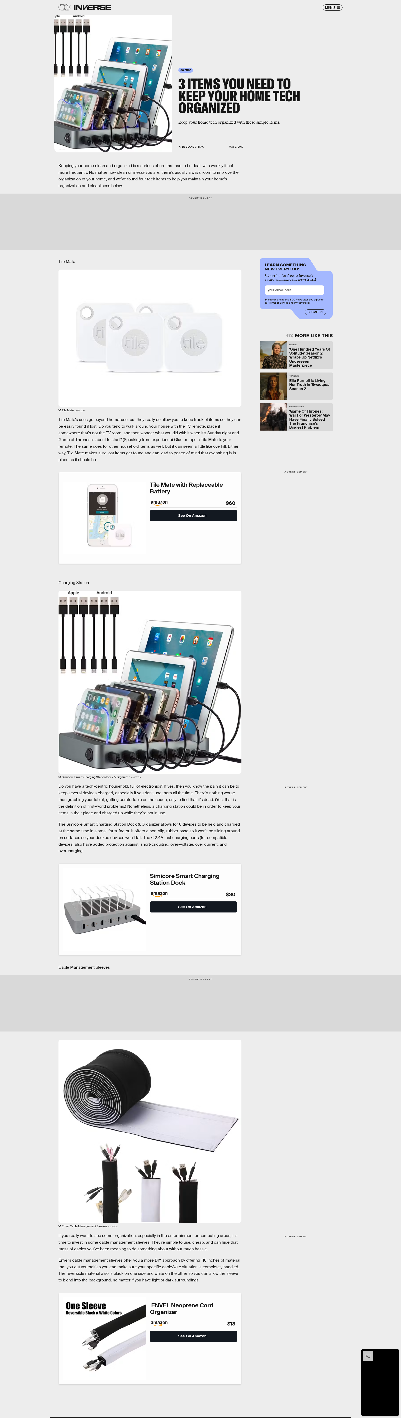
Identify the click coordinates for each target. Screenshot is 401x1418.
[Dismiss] (394, 1352)
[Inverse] (92, 7)
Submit (313, 312)
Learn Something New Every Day (285, 266)
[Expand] (366, 1352)
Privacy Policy (302, 302)
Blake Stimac (195, 146)
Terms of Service (278, 302)
